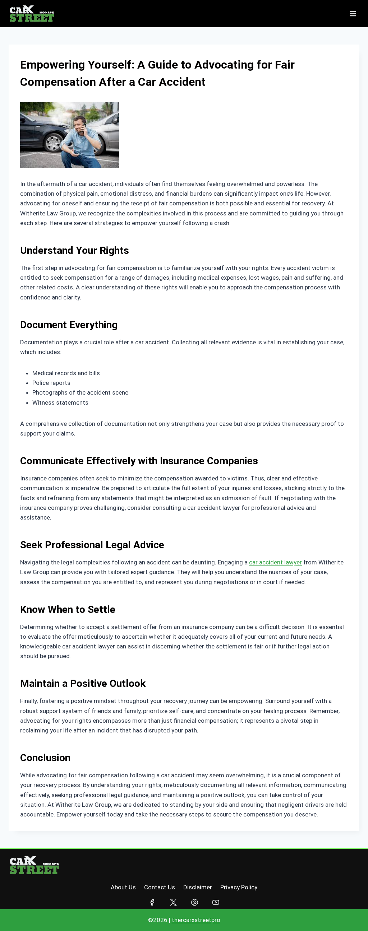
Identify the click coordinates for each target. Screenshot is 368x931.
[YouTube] (215, 902)
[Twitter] (173, 902)
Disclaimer (197, 887)
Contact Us (159, 887)
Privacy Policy (238, 887)
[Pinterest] (194, 902)
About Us (123, 887)
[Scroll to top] (348, 911)
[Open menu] (352, 13)
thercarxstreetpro (196, 919)
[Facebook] (152, 902)
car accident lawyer (275, 562)
